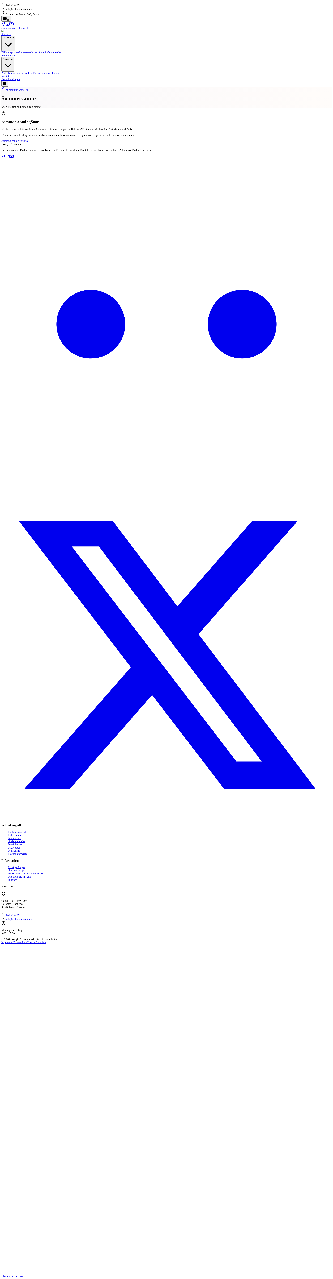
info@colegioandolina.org (20, 919)
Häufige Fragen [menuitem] (32, 73)
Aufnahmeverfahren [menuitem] (12, 73)
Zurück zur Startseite (17, 89)
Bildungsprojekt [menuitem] (10, 52)
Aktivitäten (14, 847)
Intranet (12, 879)
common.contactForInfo (14, 140)
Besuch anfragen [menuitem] (50, 73)
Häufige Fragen (16, 867)
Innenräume (14, 838)
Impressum (7, 942)
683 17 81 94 (13, 914)
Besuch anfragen (10, 79)
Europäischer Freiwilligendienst (25, 873)
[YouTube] (12, 24)
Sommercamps (16, 870)
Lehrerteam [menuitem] (25, 52)
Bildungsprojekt (17, 831)
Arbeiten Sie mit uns (19, 876)
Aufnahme (8, 59)
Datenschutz (20, 942)
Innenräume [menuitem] (37, 52)
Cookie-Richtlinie (36, 942)
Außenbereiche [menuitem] (52, 52)
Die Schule (8, 37)
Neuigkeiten (8, 55)
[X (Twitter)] (166, 818)
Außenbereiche (16, 841)
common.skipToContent (14, 28)
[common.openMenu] (4, 84)
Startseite (6, 34)
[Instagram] (8, 24)
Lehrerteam (14, 835)
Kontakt (5, 76)
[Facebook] (3, 24)
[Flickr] (166, 488)
